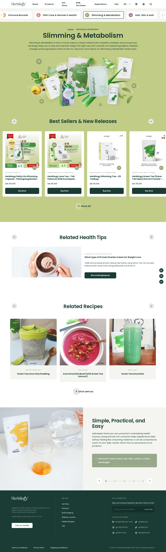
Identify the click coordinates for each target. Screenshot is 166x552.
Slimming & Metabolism (106, 15)
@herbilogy (143, 522)
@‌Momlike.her (144, 533)
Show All (86, 206)
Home (35, 4)
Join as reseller (22, 525)
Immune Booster (18, 15)
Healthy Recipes (68, 521)
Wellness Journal (68, 517)
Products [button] (49, 4)
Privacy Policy (39, 548)
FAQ (116, 4)
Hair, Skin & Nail (144, 15)
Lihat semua (85, 391)
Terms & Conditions (19, 548)
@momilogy (143, 527)
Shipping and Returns (59, 548)
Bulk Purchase (81, 4)
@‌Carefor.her (122, 527)
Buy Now (22, 191)
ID (130, 4)
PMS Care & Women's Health (60, 15)
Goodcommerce (147, 548)
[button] (150, 4)
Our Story (64, 4)
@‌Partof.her (121, 533)
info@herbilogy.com (124, 522)
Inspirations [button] (100, 4)
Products (65, 508)
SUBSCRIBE (148, 509)
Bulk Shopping (67, 513)
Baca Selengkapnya (100, 275)
